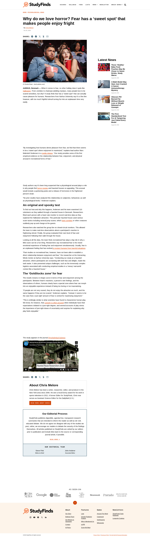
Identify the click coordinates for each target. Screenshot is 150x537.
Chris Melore (30, 28)
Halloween (27, 91)
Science (63, 4)
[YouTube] (34, 517)
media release (47, 153)
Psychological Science (56, 338)
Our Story (68, 514)
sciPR (83, 524)
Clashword (100, 517)
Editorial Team (69, 517)
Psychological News (36, 12)
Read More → (55, 439)
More (94, 4)
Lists (87, 4)
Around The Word (102, 514)
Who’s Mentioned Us (87, 521)
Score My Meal (85, 527)
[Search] (125, 5)
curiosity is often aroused (54, 303)
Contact (67, 524)
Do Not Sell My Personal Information (118, 535)
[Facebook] (38, 517)
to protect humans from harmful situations (69, 248)
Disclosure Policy (105, 535)
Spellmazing (101, 520)
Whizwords (100, 523)
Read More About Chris (40, 403)
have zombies (67, 221)
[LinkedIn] (46, 517)
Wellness (72, 4)
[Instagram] (30, 517)
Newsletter (104, 4)
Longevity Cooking (118, 518)
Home (25, 12)
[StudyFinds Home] (37, 4)
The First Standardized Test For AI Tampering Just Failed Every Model (118, 118)
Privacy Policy (96, 535)
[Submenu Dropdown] (97, 4)
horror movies (42, 188)
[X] (42, 517)
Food (81, 4)
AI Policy (68, 527)
